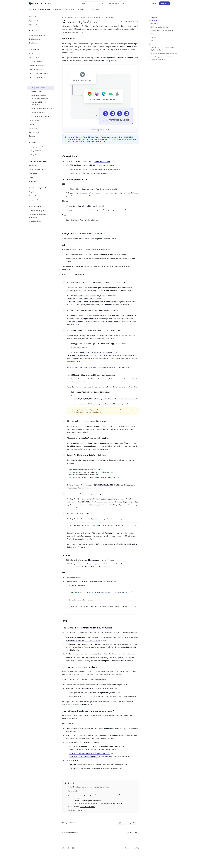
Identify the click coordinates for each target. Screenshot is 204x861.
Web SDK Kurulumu (73, 165)
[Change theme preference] (173, 3)
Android (153, 37)
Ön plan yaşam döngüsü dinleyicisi (82, 746)
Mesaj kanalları (67, 17)
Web (152, 41)
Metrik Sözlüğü (105, 61)
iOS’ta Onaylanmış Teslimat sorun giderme (83, 640)
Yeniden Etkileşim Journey (100, 693)
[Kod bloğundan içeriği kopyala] (132, 469)
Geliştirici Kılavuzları (60, 9)
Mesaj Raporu (106, 58)
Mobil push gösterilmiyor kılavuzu (114, 661)
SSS (150, 44)
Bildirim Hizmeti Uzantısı (110, 746)
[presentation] (104, 592)
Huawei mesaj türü (85, 206)
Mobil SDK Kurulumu (96, 165)
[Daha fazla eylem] (137, 21)
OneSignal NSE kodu (112, 304)
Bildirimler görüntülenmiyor (99, 238)
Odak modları (113, 735)
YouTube (36, 25)
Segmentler (86, 688)
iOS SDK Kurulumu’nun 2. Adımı (111, 290)
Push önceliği (116, 765)
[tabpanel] (103, 389)
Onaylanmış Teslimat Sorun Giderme (161, 30)
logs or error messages (87, 806)
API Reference (82, 9)
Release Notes (95, 9)
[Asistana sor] (135, 469)
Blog (34, 16)
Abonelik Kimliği (124, 47)
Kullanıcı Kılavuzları (44, 9)
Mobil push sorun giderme (98, 560)
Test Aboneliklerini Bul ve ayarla (106, 728)
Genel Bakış (153, 20)
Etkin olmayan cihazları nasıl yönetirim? (163, 53)
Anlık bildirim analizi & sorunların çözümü (102, 17)
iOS (151, 34)
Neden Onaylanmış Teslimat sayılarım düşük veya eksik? (163, 48)
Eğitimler (72, 9)
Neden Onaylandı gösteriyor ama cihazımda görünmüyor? (161, 58)
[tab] (91, 367)
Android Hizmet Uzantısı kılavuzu (92, 567)
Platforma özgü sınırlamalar (159, 27)
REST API (85, 502)
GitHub (35, 21)
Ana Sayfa (32, 9)
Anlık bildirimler (80, 17)
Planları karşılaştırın (102, 161)
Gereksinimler (153, 24)
